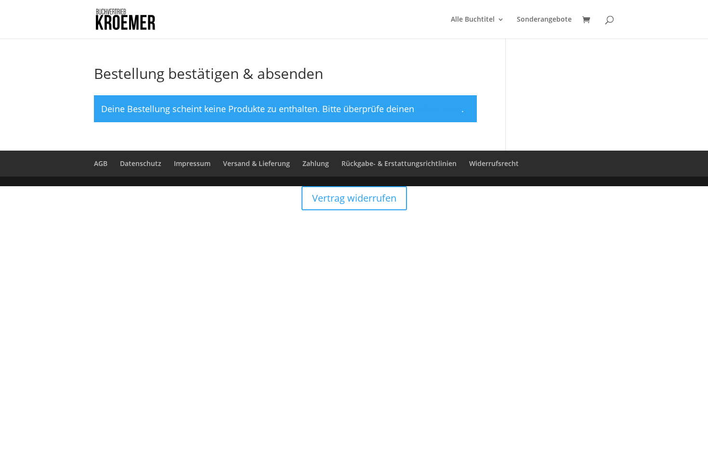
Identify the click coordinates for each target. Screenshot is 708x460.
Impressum (192, 163)
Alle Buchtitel (473, 20)
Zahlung (315, 163)
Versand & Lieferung (256, 163)
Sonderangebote (544, 20)
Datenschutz (140, 163)
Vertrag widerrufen (354, 198)
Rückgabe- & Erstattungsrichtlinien (399, 163)
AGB (100, 163)
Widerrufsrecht (494, 163)
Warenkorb (439, 109)
